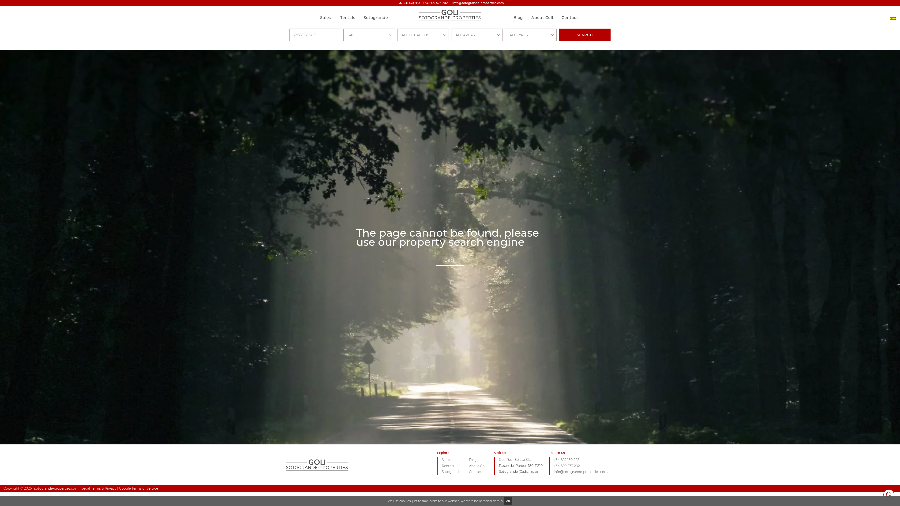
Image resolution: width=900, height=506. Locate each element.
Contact (570, 17)
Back (450, 260)
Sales (325, 17)
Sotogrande (376, 17)
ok (508, 501)
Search (585, 35)
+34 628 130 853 (408, 3)
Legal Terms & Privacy (98, 488)
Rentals (347, 17)
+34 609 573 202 (435, 3)
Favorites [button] (568, 8)
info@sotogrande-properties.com (581, 472)
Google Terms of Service (138, 488)
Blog (518, 17)
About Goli (542, 17)
